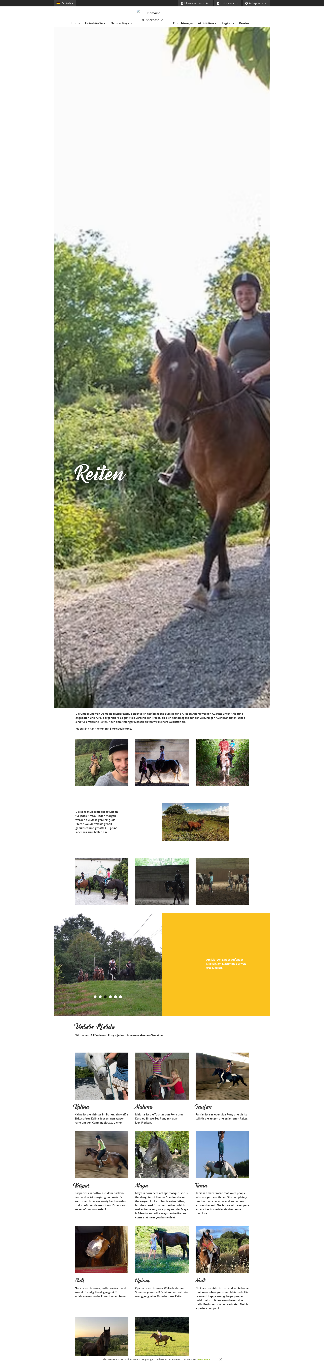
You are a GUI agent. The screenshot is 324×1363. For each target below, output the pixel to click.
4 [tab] (110, 997)
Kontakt (245, 23)
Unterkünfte (94, 23)
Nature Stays (120, 23)
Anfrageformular (257, 3)
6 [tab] (120, 997)
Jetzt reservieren (228, 3)
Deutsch (66, 3)
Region (227, 23)
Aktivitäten (206, 23)
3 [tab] (105, 997)
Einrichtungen (183, 23)
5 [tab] (115, 997)
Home (75, 23)
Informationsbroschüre (196, 3)
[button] (66, 964)
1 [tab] (95, 997)
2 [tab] (100, 997)
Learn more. (204, 1359)
